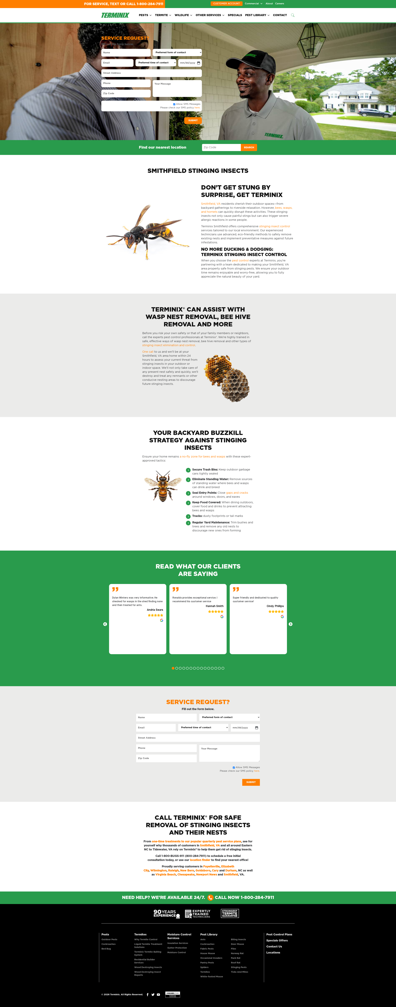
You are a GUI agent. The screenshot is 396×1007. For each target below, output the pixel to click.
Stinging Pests (239, 967)
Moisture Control (176, 952)
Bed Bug (106, 949)
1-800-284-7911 (150, 4)
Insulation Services (177, 943)
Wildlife (182, 15)
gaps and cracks (237, 493)
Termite (161, 15)
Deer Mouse (237, 944)
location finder (200, 860)
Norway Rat (237, 953)
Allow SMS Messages (188, 104)
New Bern (187, 870)
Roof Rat (235, 963)
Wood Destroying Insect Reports (147, 973)
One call (147, 352)
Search (249, 147)
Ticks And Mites (239, 972)
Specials (235, 15)
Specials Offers (277, 940)
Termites (140, 934)
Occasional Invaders (211, 958)
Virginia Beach (165, 874)
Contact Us (274, 946)
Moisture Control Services (179, 936)
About (269, 3)
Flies (233, 949)
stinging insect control (274, 226)
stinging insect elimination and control (168, 345)
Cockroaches (108, 944)
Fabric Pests (207, 949)
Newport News (206, 874)
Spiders (204, 967)
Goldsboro (203, 870)
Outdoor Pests (109, 940)
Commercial (252, 3)
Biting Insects (238, 940)
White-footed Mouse (211, 977)
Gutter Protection (177, 948)
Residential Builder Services (144, 961)
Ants (202, 940)
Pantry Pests (207, 963)
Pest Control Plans (279, 934)
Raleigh (173, 870)
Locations (273, 952)
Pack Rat (235, 958)
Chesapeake (186, 874)
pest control (240, 260)
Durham (231, 870)
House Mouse (207, 953)
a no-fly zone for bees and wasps (202, 456)
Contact (280, 15)
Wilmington (158, 870)
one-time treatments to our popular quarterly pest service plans (196, 841)
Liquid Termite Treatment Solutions (148, 945)
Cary (215, 870)
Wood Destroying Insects (148, 967)
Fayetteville (211, 866)
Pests (143, 15)
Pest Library (255, 15)
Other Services (208, 15)
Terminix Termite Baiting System (147, 953)
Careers (279, 3)
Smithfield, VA (211, 204)
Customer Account (226, 3)
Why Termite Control (145, 940)
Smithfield (231, 874)
